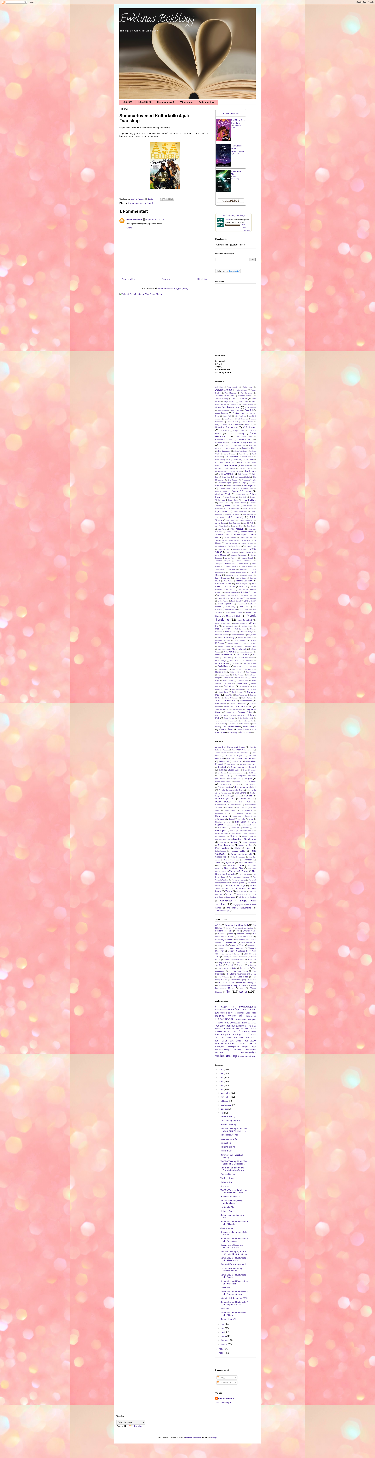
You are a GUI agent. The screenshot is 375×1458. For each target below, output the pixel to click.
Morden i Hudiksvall (222, 839)
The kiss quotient (238, 883)
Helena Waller (245, 802)
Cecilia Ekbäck (245, 439)
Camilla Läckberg (236, 434)
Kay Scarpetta (246, 810)
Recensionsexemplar (246, 1019)
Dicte (230, 934)
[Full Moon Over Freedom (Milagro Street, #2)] (223, 140)
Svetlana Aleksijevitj (237, 715)
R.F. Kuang (249, 669)
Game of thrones (241, 939)
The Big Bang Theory (238, 971)
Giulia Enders (230, 497)
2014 (221, 1349)
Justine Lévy (232, 569)
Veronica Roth (249, 726)
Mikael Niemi (238, 646)
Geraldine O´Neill (223, 494)
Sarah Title (228, 695)
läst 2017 (250, 1037)
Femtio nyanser (250, 784)
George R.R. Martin (241, 491)
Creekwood (222, 773)
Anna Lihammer (236, 410)
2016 (221, 1085)
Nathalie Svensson (249, 842)
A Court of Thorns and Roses (230, 747)
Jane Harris (251, 526)
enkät (253, 1031)
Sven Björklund (220, 715)
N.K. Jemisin (230, 652)
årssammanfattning (246, 1056)
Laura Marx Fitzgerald (248, 595)
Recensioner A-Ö (165, 102)
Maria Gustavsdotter (222, 623)
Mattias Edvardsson (245, 637)
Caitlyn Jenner (238, 430)
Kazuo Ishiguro (242, 584)
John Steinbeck (247, 552)
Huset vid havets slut (230, 1196)
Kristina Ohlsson (248, 592)
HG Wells (242, 497)
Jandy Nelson (238, 526)
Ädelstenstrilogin (222, 911)
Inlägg (222, 1377)
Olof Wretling (236, 663)
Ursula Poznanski (231, 726)
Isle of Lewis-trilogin (243, 807)
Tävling (244, 1023)
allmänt (240, 1025)
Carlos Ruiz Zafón (244, 437)
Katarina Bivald (240, 578)
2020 (221, 1069)
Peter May (238, 666)
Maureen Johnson (222, 640)
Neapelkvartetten (226, 845)
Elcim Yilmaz (230, 462)
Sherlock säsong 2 (229, 1124)
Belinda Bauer (247, 422)
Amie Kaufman (239, 398)
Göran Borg (227, 796)
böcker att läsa (232, 1028)
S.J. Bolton (229, 683)
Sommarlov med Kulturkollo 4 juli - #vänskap (234, 1282)
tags (254, 1046)
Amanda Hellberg (221, 399)
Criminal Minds (249, 931)
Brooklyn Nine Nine (223, 931)
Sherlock (229, 965)
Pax (251, 845)
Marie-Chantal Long (230, 626)
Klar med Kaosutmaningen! (233, 1264)
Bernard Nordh (236, 424)
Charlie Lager (233, 770)
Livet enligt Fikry (228, 1207)
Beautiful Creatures (247, 758)
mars (223, 1336)
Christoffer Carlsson (230, 448)
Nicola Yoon (227, 657)
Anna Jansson (250, 407)
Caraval (252, 767)
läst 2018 (221, 1040)
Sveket (218, 862)
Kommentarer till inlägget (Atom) (173, 288)
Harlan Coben (233, 500)
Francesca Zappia (224, 483)
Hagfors (238, 796)
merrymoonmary (193, 1437)
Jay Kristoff (237, 528)
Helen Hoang (224, 503)
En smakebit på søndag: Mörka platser (231, 1201)
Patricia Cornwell (250, 663)
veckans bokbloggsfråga (235, 1052)
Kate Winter (228, 581)
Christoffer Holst (248, 448)
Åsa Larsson (245, 733)
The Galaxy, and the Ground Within (237, 149)
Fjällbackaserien (225, 787)
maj (223, 1328)
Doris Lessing (220, 459)
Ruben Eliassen (242, 680)
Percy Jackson (222, 848)
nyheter (242, 1044)
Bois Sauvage (232, 764)
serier (243, 991)
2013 (221, 1353)
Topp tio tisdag (232, 1022)
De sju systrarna (234, 778)
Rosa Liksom (228, 680)
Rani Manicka (251, 672)
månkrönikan (226, 901)
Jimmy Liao (246, 540)
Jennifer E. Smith (232, 532)
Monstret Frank (247, 836)
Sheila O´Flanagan (231, 698)
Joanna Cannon (247, 543)
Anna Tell (249, 410)
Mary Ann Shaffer (238, 635)
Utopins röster (241, 891)
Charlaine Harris (221, 442)
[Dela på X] (166, 199)
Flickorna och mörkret (245, 787)
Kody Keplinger (243, 589)
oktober (225, 1101)
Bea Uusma (229, 419)
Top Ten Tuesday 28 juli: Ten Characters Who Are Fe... (233, 1129)
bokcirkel (219, 1029)
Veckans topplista (225, 1025)
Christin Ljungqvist (238, 445)
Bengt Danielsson (221, 424)
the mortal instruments (239, 908)
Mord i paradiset (237, 948)
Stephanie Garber (244, 706)
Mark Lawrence (240, 629)
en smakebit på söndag (236, 1031)
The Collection (224, 977)
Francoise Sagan (240, 483)
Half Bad (248, 796)
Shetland (240, 965)
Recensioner (224, 1019)
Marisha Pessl (247, 626)
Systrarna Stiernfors (247, 863)
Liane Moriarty (250, 601)
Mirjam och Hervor (222, 833)
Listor (248, 1013)
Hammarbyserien (224, 798)
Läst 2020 (127, 102)
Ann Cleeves (243, 401)
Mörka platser (226, 1151)
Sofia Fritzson (220, 704)
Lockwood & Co (233, 825)
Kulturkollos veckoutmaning (232, 1013)
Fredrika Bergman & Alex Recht (231, 790)
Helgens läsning (227, 1116)
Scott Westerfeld (241, 695)
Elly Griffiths (226, 473)
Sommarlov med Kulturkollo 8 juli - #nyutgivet (234, 1239)
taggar (245, 1046)
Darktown (252, 773)
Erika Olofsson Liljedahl (241, 477)
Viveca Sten (225, 729)
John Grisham (232, 552)
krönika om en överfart (247, 897)
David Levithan (232, 457)
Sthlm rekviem (223, 968)
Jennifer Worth (222, 534)
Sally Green (229, 686)
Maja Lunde (244, 609)
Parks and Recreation (234, 960)
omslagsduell (233, 1047)
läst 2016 (238, 1037)
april (223, 1332)
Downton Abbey (243, 934)
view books (247, 230)
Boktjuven (225, 1308)
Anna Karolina (223, 410)
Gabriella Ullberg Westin (228, 488)
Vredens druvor (227, 1178)
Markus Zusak (231, 632)
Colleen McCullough (240, 451)
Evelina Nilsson (134, 219)
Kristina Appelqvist (231, 592)
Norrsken (224, 1186)
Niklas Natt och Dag (244, 658)
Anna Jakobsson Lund (227, 407)
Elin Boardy (245, 465)
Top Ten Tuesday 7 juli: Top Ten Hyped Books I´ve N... (233, 1252)
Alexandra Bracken (245, 396)
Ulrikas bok (225, 1143)
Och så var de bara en (231, 954)
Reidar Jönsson (238, 675)
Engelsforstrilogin (225, 784)
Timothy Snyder (247, 721)
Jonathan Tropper (222, 561)
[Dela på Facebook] (169, 199)
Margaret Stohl (233, 616)
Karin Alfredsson (247, 575)
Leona (251, 819)
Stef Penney (228, 706)
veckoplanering (226, 1056)
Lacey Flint (237, 816)
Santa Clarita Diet (243, 963)
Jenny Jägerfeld (230, 537)
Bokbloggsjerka (247, 1006)
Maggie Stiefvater (231, 609)
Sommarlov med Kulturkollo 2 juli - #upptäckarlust (234, 1303)
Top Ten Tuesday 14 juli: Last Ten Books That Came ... (233, 1191)
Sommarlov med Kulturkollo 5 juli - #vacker (234, 1276)
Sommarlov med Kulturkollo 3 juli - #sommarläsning (234, 1292)
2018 (221, 1077)
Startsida (166, 279)
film (228, 991)
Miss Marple (236, 833)
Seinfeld (218, 965)
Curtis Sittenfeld (229, 454)
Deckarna (221, 934)
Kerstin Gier (230, 587)
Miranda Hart (251, 646)
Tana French (229, 718)
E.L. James (219, 462)
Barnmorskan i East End (236, 925)
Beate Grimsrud (242, 419)
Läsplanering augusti (230, 1120)
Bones (228, 928)
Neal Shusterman (223, 655)
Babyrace (230, 758)
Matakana (245, 828)
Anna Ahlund (235, 404)
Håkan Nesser (247, 508)
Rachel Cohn (220, 672)
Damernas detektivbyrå (237, 773)
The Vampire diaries (239, 880)
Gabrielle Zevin (247, 488)
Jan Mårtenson (234, 523)
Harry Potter (223, 801)
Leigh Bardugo (237, 598)
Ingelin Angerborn (240, 511)
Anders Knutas (220, 753)
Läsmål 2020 (144, 102)
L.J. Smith (221, 595)
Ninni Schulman (247, 660)
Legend (232, 819)
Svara (129, 228)
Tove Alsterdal (220, 724)
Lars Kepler (232, 595)
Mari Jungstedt (244, 620)
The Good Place (240, 977)
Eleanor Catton (243, 462)
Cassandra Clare (223, 439)
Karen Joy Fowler (231, 575)
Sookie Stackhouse (231, 860)
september (226, 1105)
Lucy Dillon (243, 607)
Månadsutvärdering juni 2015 (234, 1298)
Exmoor (237, 784)
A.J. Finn (219, 387)
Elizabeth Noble (220, 471)
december (226, 1093)
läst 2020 (250, 1040)
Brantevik (222, 767)
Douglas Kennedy (234, 459)
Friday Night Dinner (223, 940)
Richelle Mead (228, 678)
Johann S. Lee (250, 546)
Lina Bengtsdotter (225, 604)
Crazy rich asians (249, 770)
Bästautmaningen (221, 1010)
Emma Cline (225, 477)
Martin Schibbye (247, 632)
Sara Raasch (251, 689)
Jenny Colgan (239, 534)
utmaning (237, 1049)
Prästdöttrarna (220, 851)
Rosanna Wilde (238, 851)
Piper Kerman (223, 669)
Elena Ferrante (230, 465)
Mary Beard (251, 635)
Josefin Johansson (243, 561)
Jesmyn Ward (220, 540)
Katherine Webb (223, 583)
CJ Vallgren (224, 430)
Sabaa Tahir (241, 683)
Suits (233, 968)
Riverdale (252, 960)
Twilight (228, 891)
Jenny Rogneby (246, 537)
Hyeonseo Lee (234, 508)
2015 (221, 1089)
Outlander (242, 845)
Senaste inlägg (128, 279)
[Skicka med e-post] (161, 199)
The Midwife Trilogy (238, 871)
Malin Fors (222, 828)
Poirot (248, 848)
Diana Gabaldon (247, 457)
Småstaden (252, 965)
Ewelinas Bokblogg (157, 19)
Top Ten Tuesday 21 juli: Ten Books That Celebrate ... (233, 1162)
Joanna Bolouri (231, 543)
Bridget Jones (237, 767)
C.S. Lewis (249, 427)
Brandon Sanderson (226, 427)
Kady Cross (244, 569)
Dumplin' (237, 781)
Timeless (252, 980)
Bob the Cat (237, 761)
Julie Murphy (220, 569)
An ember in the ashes (242, 750)
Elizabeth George (246, 468)
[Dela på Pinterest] (172, 199)
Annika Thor (239, 413)
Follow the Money (245, 937)
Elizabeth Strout (235, 471)
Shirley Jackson (247, 698)
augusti (224, 1109)
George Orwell (221, 491)
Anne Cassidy (221, 413)
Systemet (230, 862)
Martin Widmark (222, 635)
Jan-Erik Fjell (248, 523)
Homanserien (236, 805)
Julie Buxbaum (247, 566)
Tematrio (219, 1023)
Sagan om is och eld (241, 854)
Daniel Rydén (243, 454)
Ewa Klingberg (233, 480)
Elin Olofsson (230, 468)
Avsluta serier (226, 1228)
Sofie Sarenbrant (238, 704)
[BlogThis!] (163, 199)
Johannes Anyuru (239, 549)
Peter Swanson (250, 666)
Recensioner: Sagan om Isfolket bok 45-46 (231, 1246)
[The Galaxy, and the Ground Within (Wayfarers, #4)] (223, 166)
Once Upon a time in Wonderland (235, 957)
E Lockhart (248, 460)
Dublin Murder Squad (223, 781)
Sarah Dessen (237, 692)
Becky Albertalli (232, 422)
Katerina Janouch (244, 581)
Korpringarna (221, 816)
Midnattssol (222, 948)
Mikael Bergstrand (224, 646)
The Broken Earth (234, 865)
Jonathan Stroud (247, 558)
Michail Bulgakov (250, 643)
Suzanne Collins (245, 712)
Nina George (220, 661)
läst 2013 (247, 1034)
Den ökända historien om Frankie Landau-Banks (232, 1169)
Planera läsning (227, 1174)
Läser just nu (230, 113)
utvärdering (250, 1049)
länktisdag (220, 1034)
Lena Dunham (251, 598)
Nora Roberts (221, 663)
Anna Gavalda (248, 404)
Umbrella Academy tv (246, 983)
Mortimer (223, 842)
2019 (221, 1073)
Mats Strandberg (226, 637)
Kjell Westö (229, 589)
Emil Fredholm (243, 474)
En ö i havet (250, 781)
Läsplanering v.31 (228, 1139)
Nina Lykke (234, 660)
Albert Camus (242, 390)
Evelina (228, 219)
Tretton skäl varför (226, 983)
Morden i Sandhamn (244, 839)
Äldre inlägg (202, 279)
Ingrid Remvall (247, 514)
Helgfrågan (234, 1009)
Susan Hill (230, 712)
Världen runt (186, 102)
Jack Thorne (230, 520)
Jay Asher (222, 529)
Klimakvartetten (220, 813)
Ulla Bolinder (233, 724)
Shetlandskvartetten (238, 857)
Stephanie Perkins (222, 709)
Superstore (244, 968)
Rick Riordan (241, 678)
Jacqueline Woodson (245, 520)
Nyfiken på (235, 1015)
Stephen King (237, 709)
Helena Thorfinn (240, 503)
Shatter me (220, 857)
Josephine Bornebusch (225, 564)
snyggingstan (238, 905)
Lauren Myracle (223, 598)
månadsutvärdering (225, 1043)
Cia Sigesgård (224, 451)
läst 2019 (235, 1040)
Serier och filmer (207, 102)
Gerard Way (240, 494)
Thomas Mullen (232, 721)
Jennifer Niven (247, 532)
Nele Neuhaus (243, 655)
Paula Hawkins (224, 666)
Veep (242, 988)
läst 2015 (226, 1037)
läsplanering (234, 1034)
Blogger (214, 1437)
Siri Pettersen (246, 700)
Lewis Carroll (236, 601)
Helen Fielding (249, 500)
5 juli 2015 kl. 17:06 (155, 219)
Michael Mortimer (234, 643)
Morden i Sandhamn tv (238, 951)
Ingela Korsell (221, 511)
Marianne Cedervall (240, 623)
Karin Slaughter (222, 578)
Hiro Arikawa (248, 506)
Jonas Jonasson (239, 555)
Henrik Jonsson (232, 506)
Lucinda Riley (230, 607)
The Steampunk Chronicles (239, 877)
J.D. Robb (219, 517)
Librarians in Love (222, 822)
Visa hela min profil (224, 1402)
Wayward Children (243, 894)
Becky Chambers (239, 154)
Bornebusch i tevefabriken (244, 928)
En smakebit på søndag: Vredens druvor (231, 1269)
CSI (237, 931)
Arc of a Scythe (234, 755)
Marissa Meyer (222, 629)
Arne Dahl (227, 416)
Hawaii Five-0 (231, 942)
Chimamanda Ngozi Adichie (243, 442)
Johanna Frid (224, 549)
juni (223, 1324)
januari (224, 1344)
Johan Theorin (235, 546)
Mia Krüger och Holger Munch (241, 830)
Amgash (226, 750)
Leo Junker (242, 819)
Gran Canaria (240, 793)
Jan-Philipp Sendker (222, 526)
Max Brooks (240, 640)
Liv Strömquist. (242, 604)
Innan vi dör (223, 945)
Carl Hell (222, 770)
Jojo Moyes (220, 555)
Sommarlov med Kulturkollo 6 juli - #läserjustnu (234, 1259)
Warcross (229, 894)
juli (222, 1113)
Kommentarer (225, 1382)
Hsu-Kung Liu (220, 508)
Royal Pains (224, 963)
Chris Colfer (223, 445)
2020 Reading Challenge (233, 215)
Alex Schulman (246, 393)
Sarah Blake (223, 692)
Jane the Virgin (237, 945)
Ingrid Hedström (233, 514)
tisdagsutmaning (222, 1050)
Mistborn (234, 836)
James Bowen (220, 523)
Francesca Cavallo (249, 480)
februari (225, 1340)
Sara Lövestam (237, 689)
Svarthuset (225, 1287)
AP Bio (218, 925)
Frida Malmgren (233, 486)
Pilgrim (237, 848)
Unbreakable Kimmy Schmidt (232, 985)
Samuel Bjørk (244, 686)
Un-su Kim (245, 724)
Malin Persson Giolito (234, 612)
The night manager (237, 980)
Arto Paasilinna (240, 416)
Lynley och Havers (249, 825)
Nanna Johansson (246, 652)
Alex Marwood (230, 393)
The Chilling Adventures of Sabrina (241, 974)
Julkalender (251, 945)
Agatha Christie (223, 389)
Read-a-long (251, 1016)
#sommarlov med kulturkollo (141, 203)
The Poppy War (244, 874)
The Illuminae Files (233, 868)
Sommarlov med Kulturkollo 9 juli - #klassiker (234, 1222)
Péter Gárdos (236, 669)
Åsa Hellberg (232, 732)
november (226, 1097)
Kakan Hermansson (238, 572)
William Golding (243, 730)
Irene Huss (229, 807)
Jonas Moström (231, 558)
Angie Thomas (229, 401)
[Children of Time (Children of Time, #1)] (223, 191)
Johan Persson (220, 546)
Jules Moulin (243, 564)
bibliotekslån (250, 1026)
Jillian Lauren (233, 540)
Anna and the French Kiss (238, 753)
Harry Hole (246, 799)
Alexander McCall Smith (224, 396)
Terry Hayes (219, 721)
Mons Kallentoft (239, 649)
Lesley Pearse (223, 601)
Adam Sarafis (232, 387)
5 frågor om (224, 1007)
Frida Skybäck (249, 485)
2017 (221, 1081)
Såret (220, 866)
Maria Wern (235, 828)
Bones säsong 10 (228, 1319)
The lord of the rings (234, 885)
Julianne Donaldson (231, 566)
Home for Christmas (248, 942)
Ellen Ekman (250, 471)
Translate (138, 1426)
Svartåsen (247, 860)
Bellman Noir (224, 761)
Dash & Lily (224, 776)
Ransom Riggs (223, 675)
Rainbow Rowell (236, 672)
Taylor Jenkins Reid (245, 718)
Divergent (247, 778)
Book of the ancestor (248, 764)
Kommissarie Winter (242, 813)
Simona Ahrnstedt (225, 700)
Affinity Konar (247, 387)
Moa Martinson (223, 649)
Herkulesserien (220, 805)
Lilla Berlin (240, 822)
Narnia (233, 842)
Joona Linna (230, 810)
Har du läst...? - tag (229, 1135)
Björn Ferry (249, 424)
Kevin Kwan (243, 587)
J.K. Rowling (236, 517)
